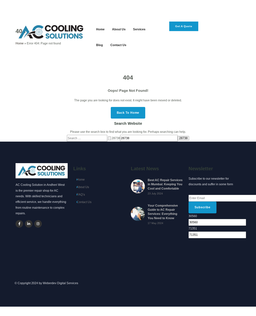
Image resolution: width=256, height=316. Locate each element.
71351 (193, 228)
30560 (193, 216)
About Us (83, 187)
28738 (116, 138)
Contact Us (84, 202)
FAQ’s (81, 194)
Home (81, 179)
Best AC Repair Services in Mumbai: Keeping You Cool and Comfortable (165, 184)
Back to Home (128, 112)
